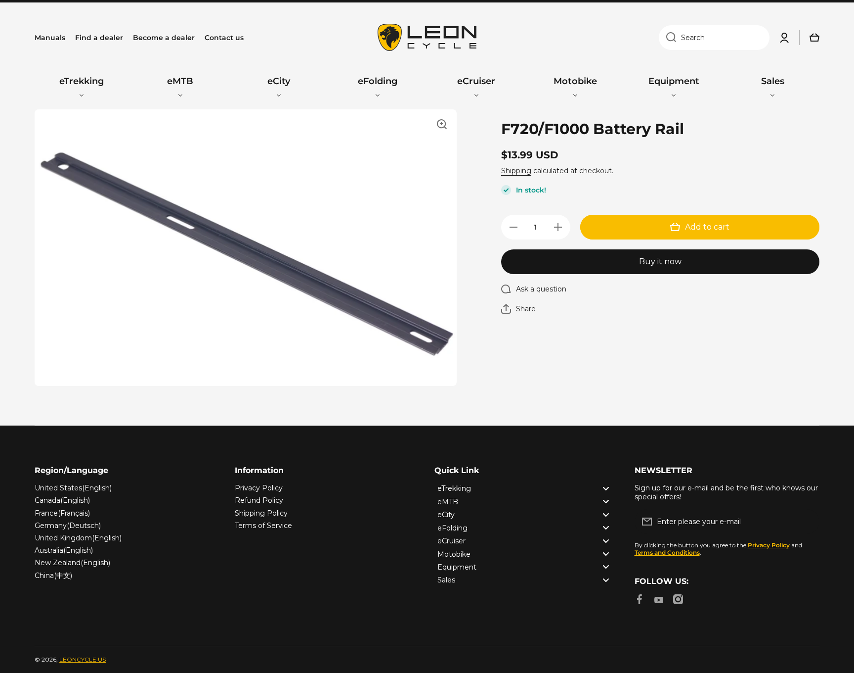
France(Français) (62, 513)
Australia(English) (64, 550)
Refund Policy (259, 500)
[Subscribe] (807, 521)
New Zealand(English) (72, 562)
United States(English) (73, 487)
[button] (518, 309)
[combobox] (714, 37)
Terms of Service (263, 525)
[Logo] (427, 37)
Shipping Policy (261, 513)
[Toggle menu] (605, 488)
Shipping (516, 170)
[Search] (667, 37)
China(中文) (53, 575)
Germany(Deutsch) (68, 525)
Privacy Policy (259, 487)
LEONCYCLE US (82, 659)
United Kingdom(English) (78, 537)
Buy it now (660, 261)
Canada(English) (62, 500)
